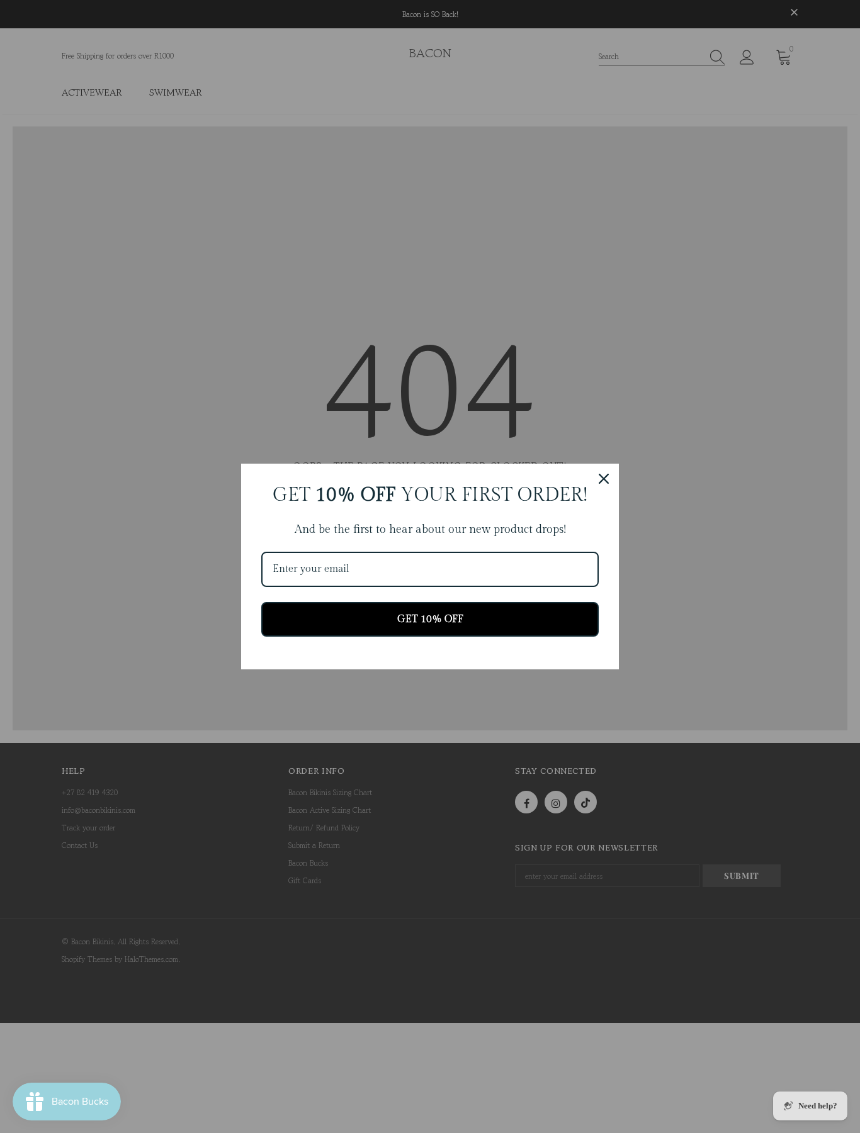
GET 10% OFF (430, 619)
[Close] (604, 479)
